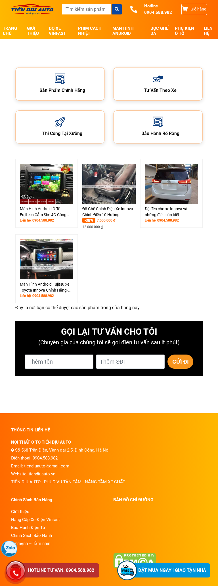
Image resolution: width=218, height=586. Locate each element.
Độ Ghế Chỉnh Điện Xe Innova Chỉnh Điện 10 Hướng (107, 211)
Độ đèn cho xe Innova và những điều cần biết (166, 211)
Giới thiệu (33, 31)
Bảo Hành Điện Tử (28, 527)
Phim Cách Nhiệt (90, 31)
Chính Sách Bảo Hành (31, 535)
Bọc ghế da (159, 31)
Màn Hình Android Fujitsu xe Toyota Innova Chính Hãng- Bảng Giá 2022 (44, 287)
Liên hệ (208, 31)
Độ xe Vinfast (57, 31)
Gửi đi (180, 361)
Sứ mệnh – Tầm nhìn (30, 543)
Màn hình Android (123, 31)
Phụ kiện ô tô (184, 31)
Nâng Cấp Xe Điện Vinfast (35, 519)
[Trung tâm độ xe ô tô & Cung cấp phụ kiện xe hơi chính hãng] (32, 9)
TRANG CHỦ (10, 31)
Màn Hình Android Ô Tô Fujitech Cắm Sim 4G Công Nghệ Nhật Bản (43, 212)
